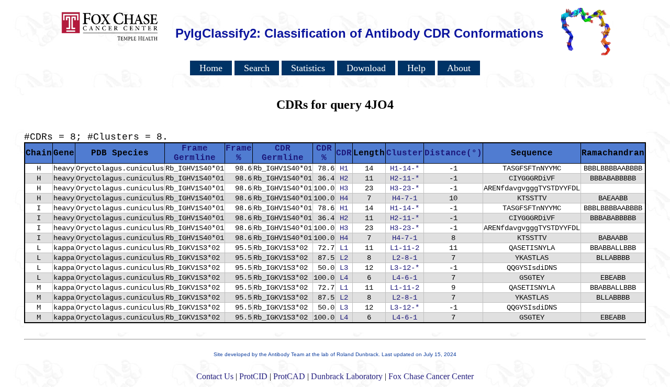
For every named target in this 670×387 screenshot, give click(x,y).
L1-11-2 (404, 248)
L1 (344, 248)
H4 (344, 198)
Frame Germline (195, 153)
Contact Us (214, 376)
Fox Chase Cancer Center (431, 376)
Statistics (308, 68)
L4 (344, 278)
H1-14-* (404, 168)
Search (257, 68)
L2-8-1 (404, 258)
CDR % (324, 153)
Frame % (239, 153)
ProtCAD (289, 376)
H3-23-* (404, 188)
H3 (344, 188)
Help (416, 68)
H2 (344, 178)
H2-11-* (404, 178)
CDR (344, 153)
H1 (344, 168)
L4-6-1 (404, 278)
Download (366, 68)
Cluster (404, 153)
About (459, 68)
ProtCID (253, 376)
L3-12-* (404, 268)
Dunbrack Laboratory (347, 376)
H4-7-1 (404, 198)
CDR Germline (283, 153)
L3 (344, 268)
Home (210, 68)
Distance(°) (453, 153)
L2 (344, 258)
